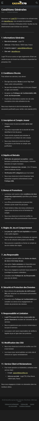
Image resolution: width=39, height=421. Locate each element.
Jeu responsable (13, 406)
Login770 (14, 18)
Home (2, 12)
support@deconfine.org (24, 48)
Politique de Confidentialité (12, 404)
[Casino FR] (19, 2)
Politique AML (24, 404)
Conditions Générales (24, 406)
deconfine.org (8, 21)
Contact (32, 404)
